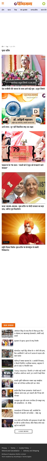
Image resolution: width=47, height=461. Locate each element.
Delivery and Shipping (31, 451)
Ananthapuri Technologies (22, 456)
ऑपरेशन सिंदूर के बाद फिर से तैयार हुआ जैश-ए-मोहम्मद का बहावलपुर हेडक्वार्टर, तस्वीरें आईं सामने (29, 333)
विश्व (15, 10)
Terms (13, 448)
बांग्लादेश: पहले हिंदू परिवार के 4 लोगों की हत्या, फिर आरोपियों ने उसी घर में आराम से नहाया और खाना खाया (29, 353)
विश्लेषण (6, 201)
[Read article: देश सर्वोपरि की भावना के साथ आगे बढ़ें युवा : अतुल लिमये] (23, 70)
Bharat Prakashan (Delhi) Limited (14, 454)
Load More (24, 431)
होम (3, 10)
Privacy (4, 448)
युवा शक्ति (12, 46)
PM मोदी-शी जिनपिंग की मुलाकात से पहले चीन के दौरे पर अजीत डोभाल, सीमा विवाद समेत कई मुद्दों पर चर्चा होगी (29, 423)
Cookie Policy (24, 448)
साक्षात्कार (6, 160)
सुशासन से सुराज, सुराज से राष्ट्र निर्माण (26, 341)
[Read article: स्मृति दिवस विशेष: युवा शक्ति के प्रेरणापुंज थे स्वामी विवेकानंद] (23, 229)
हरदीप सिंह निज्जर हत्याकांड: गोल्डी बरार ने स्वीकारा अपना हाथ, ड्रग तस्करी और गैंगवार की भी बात (29, 393)
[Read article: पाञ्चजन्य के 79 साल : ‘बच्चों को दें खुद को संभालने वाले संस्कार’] (23, 146)
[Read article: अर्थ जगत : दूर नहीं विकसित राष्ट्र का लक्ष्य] (23, 108)
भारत (9, 10)
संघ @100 (23, 10)
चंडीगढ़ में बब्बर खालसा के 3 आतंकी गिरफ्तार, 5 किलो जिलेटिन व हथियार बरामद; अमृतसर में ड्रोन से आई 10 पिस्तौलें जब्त (29, 363)
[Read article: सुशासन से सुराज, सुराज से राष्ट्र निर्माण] (7, 344)
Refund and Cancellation (11, 451)
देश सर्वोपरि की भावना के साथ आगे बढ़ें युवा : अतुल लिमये (23, 89)
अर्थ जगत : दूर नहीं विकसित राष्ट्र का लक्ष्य (17, 127)
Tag (7, 46)
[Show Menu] (3, 3)
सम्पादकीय (34, 10)
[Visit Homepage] (23, 3)
